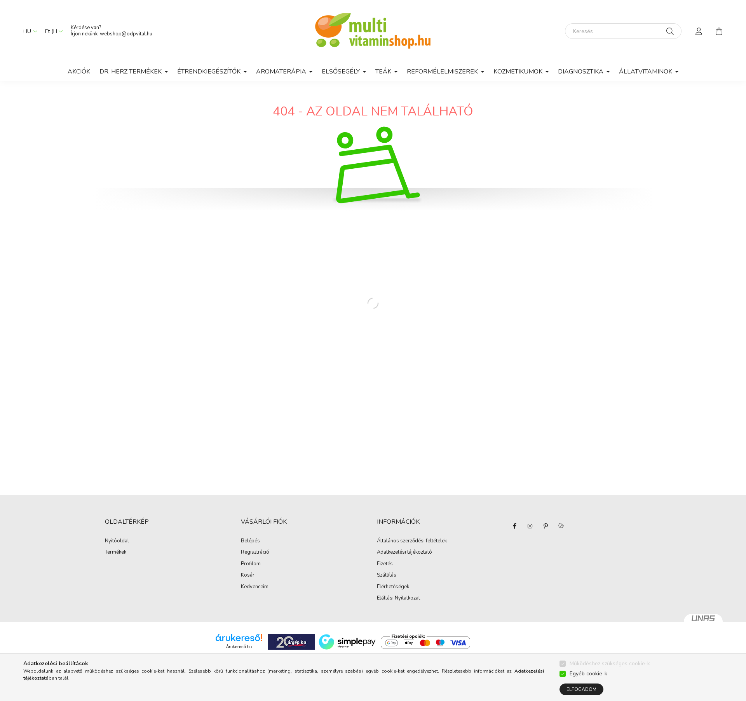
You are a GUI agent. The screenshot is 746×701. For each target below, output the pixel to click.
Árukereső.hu (239, 646)
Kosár (247, 575)
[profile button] (698, 31)
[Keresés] (670, 31)
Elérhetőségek (393, 587)
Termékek (115, 552)
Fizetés (385, 564)
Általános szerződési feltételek (412, 541)
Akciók (79, 71)
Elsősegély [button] (341, 71)
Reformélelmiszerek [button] (443, 71)
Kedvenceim (254, 587)
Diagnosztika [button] (581, 71)
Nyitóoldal (117, 541)
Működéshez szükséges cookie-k (610, 663)
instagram (530, 526)
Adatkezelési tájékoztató (404, 552)
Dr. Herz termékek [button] (131, 71)
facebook (514, 526)
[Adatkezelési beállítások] (561, 526)
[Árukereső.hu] (239, 637)
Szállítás (386, 575)
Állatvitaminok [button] (646, 71)
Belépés (250, 541)
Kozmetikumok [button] (518, 71)
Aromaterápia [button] (282, 71)
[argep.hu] (291, 641)
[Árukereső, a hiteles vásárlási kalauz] (503, 641)
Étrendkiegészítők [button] (209, 71)
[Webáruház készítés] (703, 621)
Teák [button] (384, 71)
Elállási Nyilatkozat (398, 598)
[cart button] (719, 31)
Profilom (251, 564)
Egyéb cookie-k (588, 673)
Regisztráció (255, 552)
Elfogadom (581, 689)
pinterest (545, 526)
